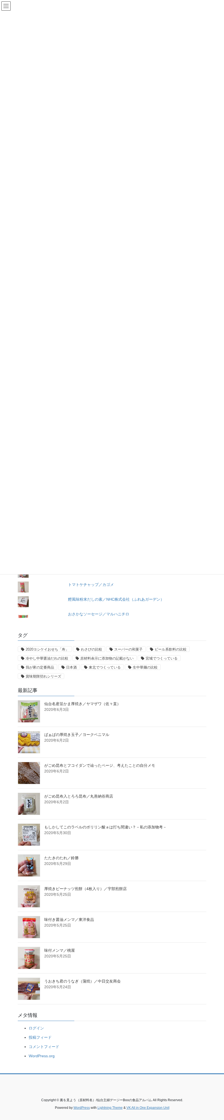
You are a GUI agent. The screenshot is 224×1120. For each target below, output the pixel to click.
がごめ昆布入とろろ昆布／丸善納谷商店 (78, 796)
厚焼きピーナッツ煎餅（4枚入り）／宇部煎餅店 (85, 889)
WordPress (81, 1108)
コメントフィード (44, 1046)
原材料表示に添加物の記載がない (107, 658)
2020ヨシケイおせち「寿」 (47, 649)
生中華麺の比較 (145, 667)
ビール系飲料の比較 (171, 649)
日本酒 (71, 667)
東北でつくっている (105, 667)
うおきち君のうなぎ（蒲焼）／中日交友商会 (82, 981)
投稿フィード (40, 1037)
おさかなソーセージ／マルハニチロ (98, 614)
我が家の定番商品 (40, 667)
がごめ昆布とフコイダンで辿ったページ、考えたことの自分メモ (99, 765)
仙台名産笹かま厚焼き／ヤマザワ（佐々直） (82, 704)
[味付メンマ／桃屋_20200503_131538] (29, 958)
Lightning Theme (110, 1108)
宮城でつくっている (162, 658)
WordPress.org (42, 1056)
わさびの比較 (91, 649)
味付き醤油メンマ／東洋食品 (69, 919)
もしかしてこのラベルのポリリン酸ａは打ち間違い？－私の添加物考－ (105, 827)
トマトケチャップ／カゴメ (91, 584)
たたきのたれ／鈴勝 (61, 858)
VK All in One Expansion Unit (147, 1108)
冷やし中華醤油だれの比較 (47, 658)
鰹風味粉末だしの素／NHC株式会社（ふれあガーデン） (116, 599)
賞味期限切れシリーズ (43, 676)
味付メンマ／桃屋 (59, 950)
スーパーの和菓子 (128, 649)
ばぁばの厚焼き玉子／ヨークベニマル (76, 734)
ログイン (36, 1028)
